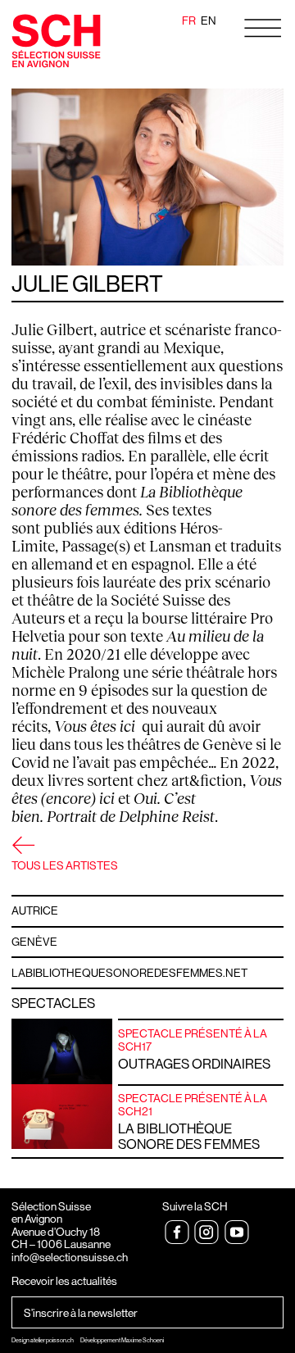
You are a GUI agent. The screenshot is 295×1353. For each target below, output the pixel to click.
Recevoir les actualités (64, 1281)
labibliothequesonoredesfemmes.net (129, 972)
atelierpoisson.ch (52, 1340)
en (208, 20)
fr (189, 20)
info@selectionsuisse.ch (69, 1257)
